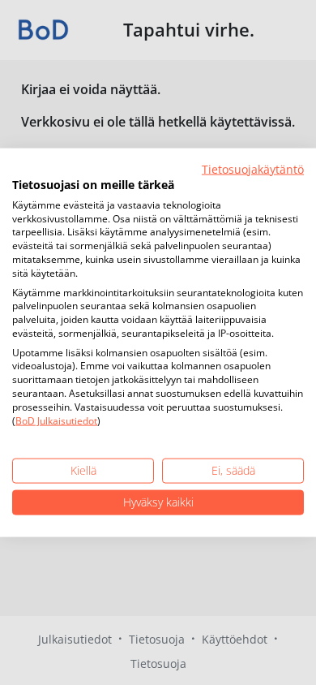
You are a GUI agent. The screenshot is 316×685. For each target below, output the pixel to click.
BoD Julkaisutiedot (56, 420)
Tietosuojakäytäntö (253, 169)
